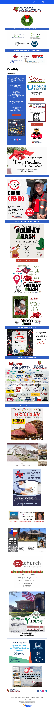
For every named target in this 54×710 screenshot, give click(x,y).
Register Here (41, 342)
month (22, 78)
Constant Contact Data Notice (30, 701)
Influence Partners (32, 357)
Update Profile (21, 701)
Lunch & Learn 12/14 (15, 79)
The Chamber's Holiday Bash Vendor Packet (27, 260)
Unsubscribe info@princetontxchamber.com (27, 699)
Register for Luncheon (36, 124)
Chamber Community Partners (32, 50)
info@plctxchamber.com (26, 702)
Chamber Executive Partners (32, 29)
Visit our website (16, 115)
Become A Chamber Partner (37, 99)
